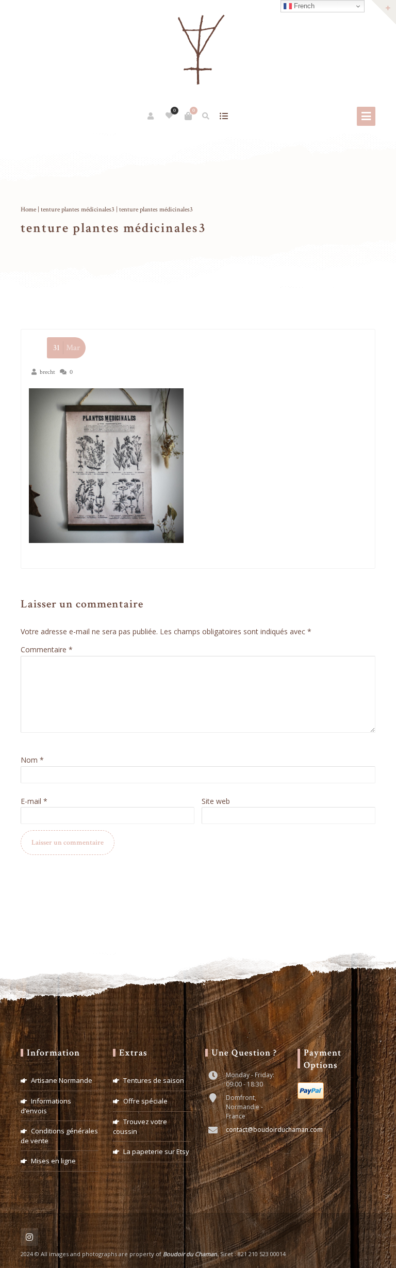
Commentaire (47, 649)
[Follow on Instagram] (29, 1237)
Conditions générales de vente (59, 1135)
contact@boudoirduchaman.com (274, 1129)
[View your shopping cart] (188, 116)
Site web (216, 801)
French (303, 6)
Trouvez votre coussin (140, 1126)
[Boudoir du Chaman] (198, 50)
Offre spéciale (145, 1101)
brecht (47, 372)
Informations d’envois (46, 1105)
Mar (66, 347)
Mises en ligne (53, 1160)
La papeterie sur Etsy (156, 1151)
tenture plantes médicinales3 (77, 209)
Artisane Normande (61, 1080)
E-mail (34, 801)
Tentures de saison (153, 1080)
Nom (32, 760)
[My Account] (151, 116)
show (224, 116)
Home (28, 209)
